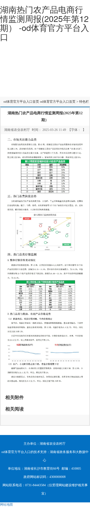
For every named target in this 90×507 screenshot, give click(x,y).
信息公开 (45, 79)
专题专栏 (45, 91)
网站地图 (6, 504)
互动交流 (15, 91)
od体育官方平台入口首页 (21, 101)
